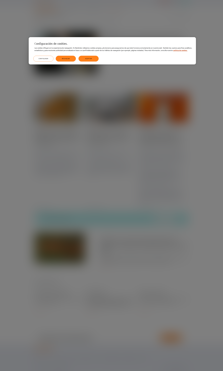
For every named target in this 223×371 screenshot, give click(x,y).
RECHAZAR (66, 58)
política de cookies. (180, 50)
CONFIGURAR (43, 58)
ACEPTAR (88, 58)
